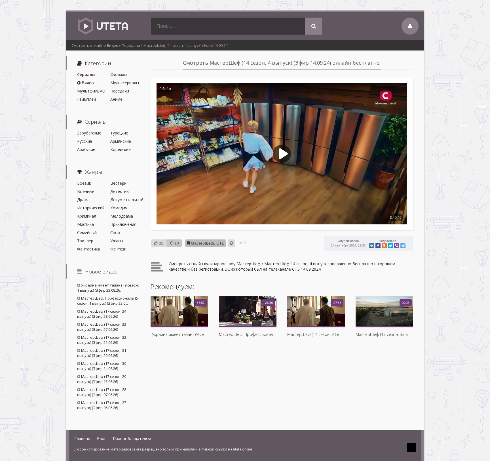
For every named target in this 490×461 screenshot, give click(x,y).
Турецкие (119, 133)
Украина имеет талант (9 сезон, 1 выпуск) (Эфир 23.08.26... (108, 288)
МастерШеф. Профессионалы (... (247, 334)
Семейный (87, 232)
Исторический (91, 207)
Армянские (120, 141)
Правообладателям (132, 438)
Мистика (85, 224)
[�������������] (384, 245)
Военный (85, 191)
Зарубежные (89, 133)
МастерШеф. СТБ (207, 243)
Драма (83, 199)
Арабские (86, 149)
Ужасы (116, 240)
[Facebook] (378, 245)
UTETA (103, 26)
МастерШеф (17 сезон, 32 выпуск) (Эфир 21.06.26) (101, 340)
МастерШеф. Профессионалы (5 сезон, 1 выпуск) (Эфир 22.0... (107, 301)
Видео (87, 82)
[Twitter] (390, 245)
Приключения (123, 224)
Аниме (116, 99)
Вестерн (118, 183)
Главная (82, 438)
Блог (101, 438)
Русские (84, 141)
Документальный (125, 199)
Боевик (84, 183)
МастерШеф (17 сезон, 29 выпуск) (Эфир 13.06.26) (101, 379)
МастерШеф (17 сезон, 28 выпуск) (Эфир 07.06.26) (101, 392)
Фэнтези (118, 249)
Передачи (119, 91)
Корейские (120, 149)
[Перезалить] (231, 243)
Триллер (85, 240)
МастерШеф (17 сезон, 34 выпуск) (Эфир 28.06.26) (101, 314)
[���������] (371, 245)
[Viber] (396, 245)
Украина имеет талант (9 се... (179, 334)
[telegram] (402, 245)
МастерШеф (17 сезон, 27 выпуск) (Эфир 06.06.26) (101, 405)
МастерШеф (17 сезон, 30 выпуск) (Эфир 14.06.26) (101, 366)
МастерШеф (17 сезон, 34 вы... (316, 334)
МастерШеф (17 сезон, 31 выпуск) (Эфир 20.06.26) (101, 353)
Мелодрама (121, 216)
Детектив (119, 191)
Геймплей (86, 99)
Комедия (118, 207)
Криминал (86, 216)
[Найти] (313, 26)
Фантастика (88, 249)
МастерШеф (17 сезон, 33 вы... (384, 334)
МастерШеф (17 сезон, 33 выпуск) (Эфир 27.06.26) (101, 327)
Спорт (116, 232)
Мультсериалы (124, 82)
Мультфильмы (91, 91)
